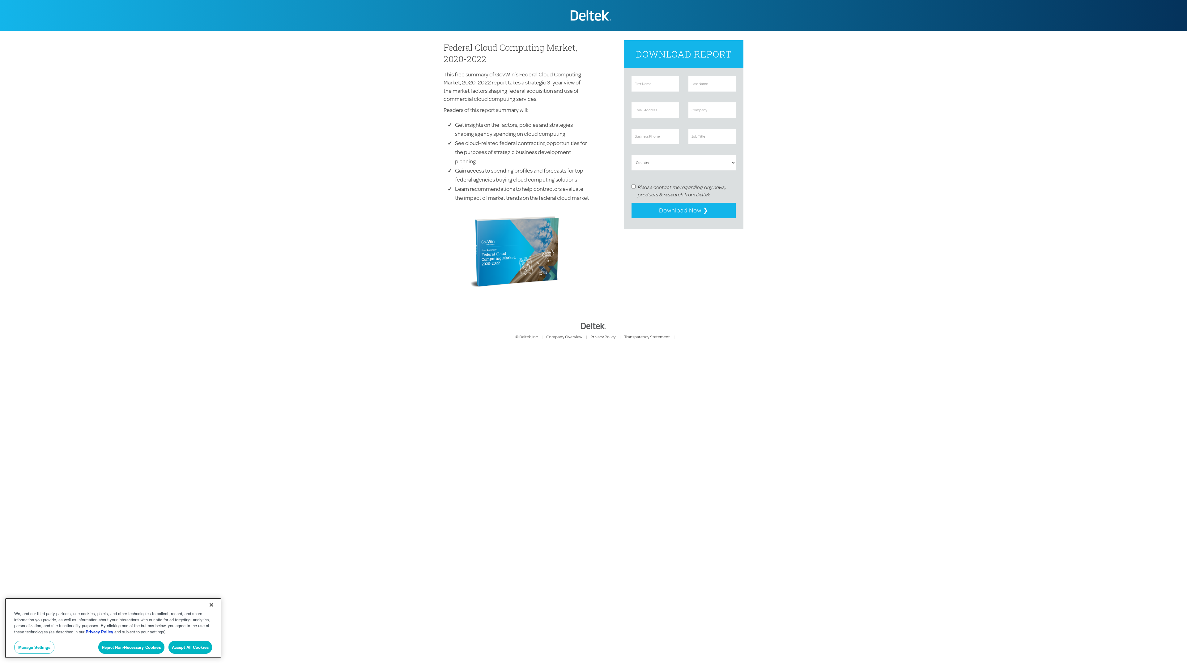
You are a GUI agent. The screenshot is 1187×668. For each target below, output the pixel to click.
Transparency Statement (647, 337)
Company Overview (564, 337)
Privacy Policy (603, 337)
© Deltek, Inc (526, 337)
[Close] (211, 605)
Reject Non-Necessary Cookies (131, 647)
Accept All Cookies (190, 647)
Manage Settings (34, 647)
